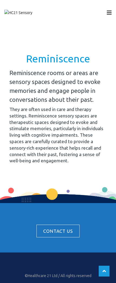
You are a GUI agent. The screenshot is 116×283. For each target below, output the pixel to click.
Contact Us (58, 231)
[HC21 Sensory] (18, 12)
